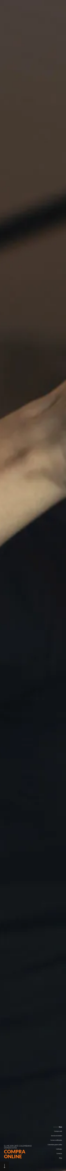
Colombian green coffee (55, 1144)
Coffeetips (59, 1149)
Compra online (14, 1154)
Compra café (58, 1131)
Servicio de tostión (56, 1135)
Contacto (59, 1153)
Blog (60, 1158)
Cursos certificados (56, 1140)
